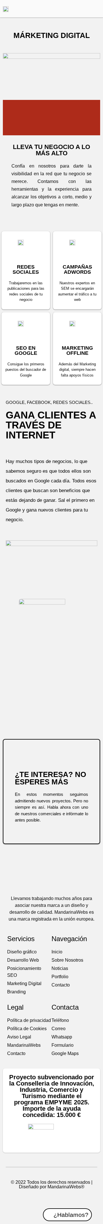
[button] (86, 9)
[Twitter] (31, 1198)
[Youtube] (51, 1198)
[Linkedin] (62, 1198)
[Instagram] (72, 1198)
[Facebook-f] (41, 1198)
